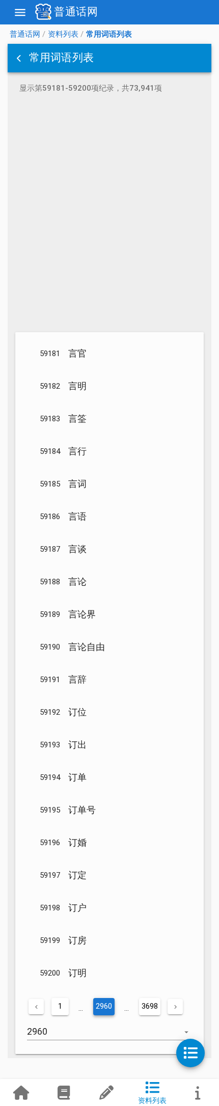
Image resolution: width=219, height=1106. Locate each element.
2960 (104, 1006)
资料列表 (63, 34)
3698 (150, 1006)
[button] (20, 58)
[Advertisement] (109, 214)
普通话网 (25, 34)
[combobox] (109, 1036)
